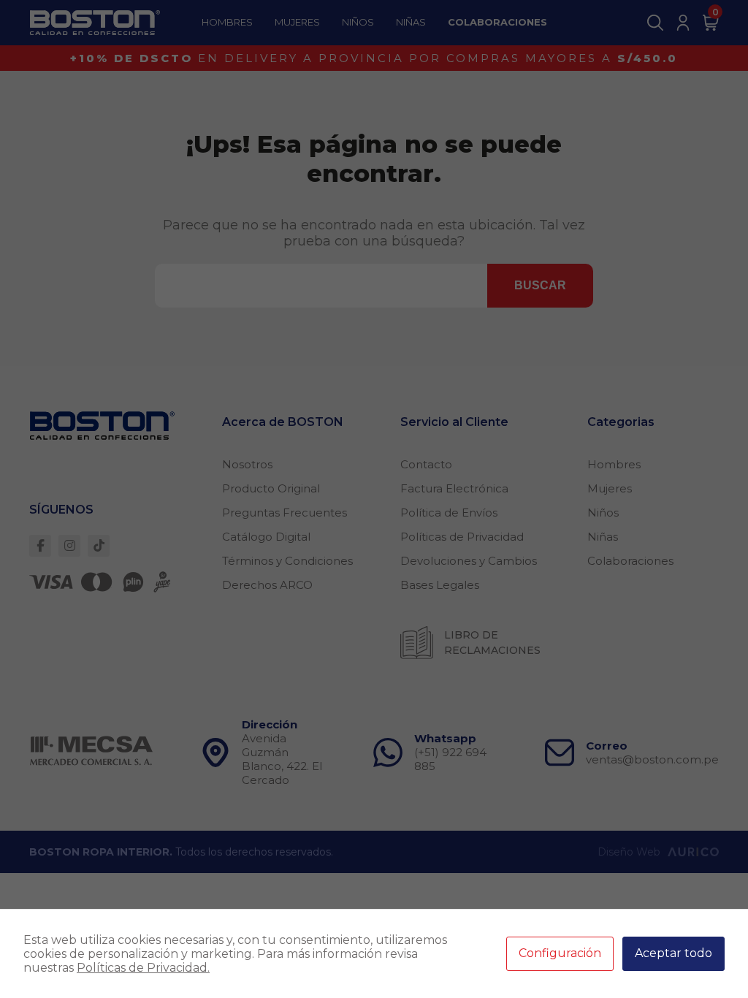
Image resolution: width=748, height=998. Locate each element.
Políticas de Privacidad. (143, 968)
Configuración (560, 953)
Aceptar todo (673, 953)
